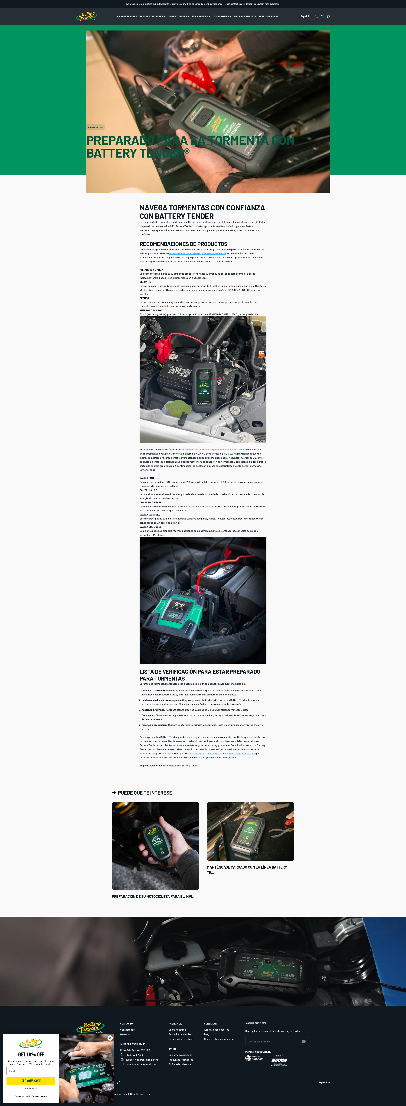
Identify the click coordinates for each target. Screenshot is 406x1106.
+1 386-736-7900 (134, 1054)
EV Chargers (200, 16)
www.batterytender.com (242, 753)
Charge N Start (127, 16)
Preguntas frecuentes (181, 1059)
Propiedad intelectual (181, 1038)
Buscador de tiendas (180, 1034)
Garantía (125, 1034)
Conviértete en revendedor (219, 1038)
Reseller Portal (269, 16)
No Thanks (31, 1088)
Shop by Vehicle (244, 16)
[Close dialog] (110, 1038)
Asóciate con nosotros (216, 1029)
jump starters (95, 126)
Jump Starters (177, 16)
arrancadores (197, 753)
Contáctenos (127, 1029)
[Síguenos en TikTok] (119, 1082)
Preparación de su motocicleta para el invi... (153, 896)
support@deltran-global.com (142, 1059)
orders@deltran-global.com (141, 1064)
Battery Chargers (151, 16)
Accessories (221, 16)
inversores (213, 753)
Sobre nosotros (177, 1029)
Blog (206, 1034)
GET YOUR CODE (31, 1081)
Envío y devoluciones (180, 1054)
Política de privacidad (180, 1064)
